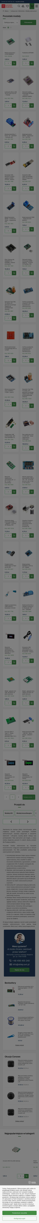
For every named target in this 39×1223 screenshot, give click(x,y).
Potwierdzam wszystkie (19, 1213)
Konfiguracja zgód (19, 1218)
